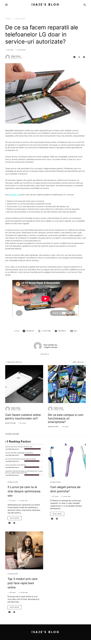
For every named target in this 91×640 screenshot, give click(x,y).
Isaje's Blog (46, 4)
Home (7, 18)
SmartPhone (10, 423)
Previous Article (14, 362)
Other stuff (20, 18)
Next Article (78, 362)
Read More (14, 518)
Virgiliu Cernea (15, 56)
